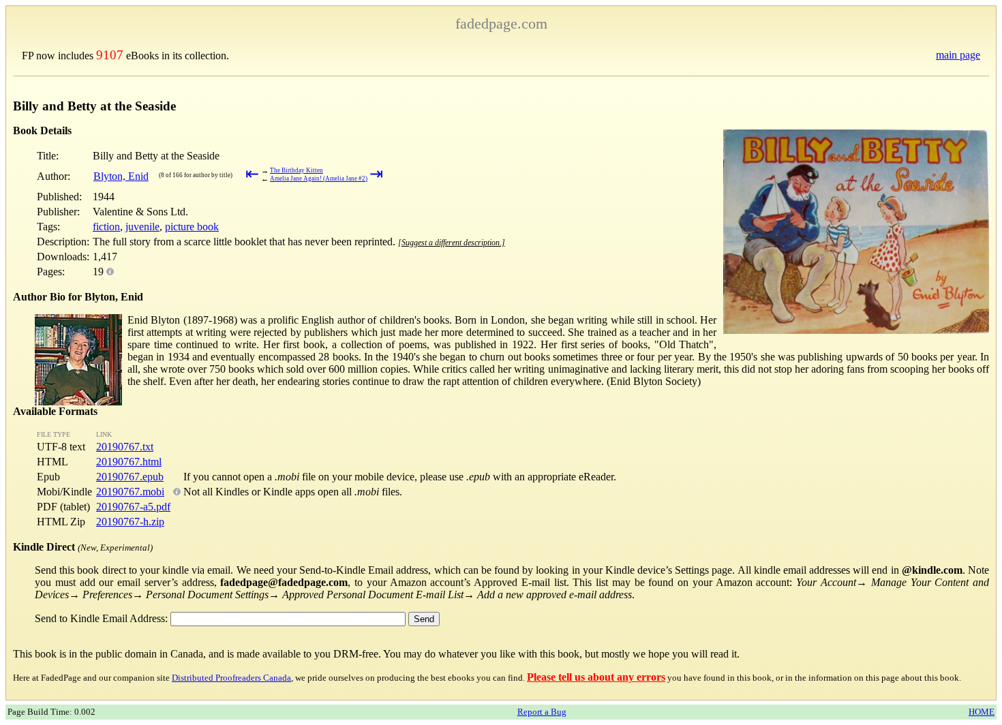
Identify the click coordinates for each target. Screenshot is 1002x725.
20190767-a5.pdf (133, 506)
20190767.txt (124, 446)
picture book (192, 226)
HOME (982, 712)
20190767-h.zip (130, 521)
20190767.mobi (130, 491)
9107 (109, 55)
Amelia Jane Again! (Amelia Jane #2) (318, 178)
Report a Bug (541, 712)
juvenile (142, 226)
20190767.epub (130, 476)
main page (958, 55)
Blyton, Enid (121, 176)
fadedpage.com (501, 23)
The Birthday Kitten (296, 170)
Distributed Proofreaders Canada (231, 678)
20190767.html (129, 461)
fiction (106, 226)
